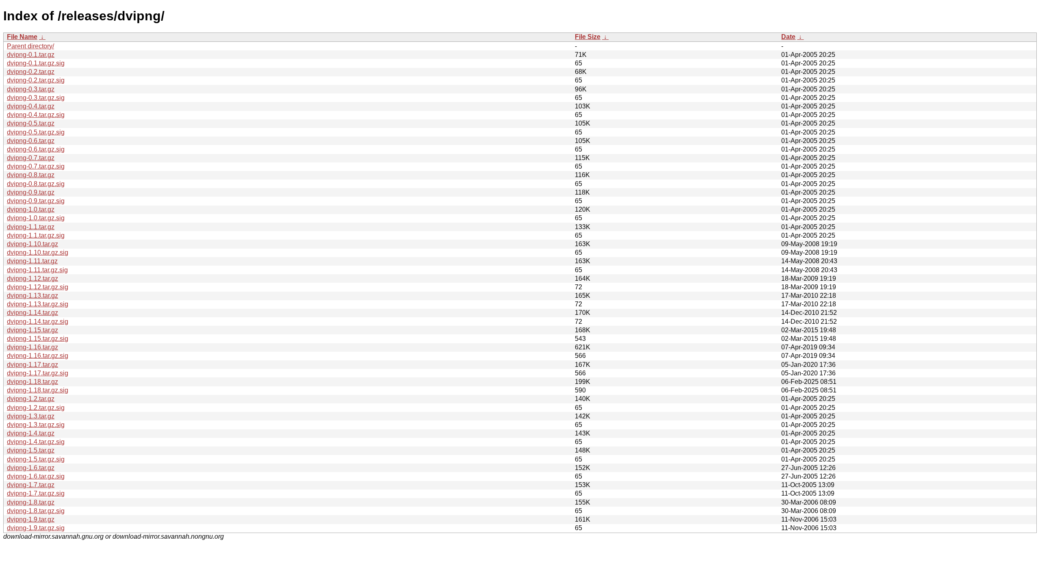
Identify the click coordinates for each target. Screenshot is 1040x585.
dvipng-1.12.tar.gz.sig (37, 287)
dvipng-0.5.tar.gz (30, 123)
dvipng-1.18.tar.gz (32, 381)
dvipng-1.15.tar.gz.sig (37, 338)
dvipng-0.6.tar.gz (30, 140)
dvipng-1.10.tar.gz (32, 243)
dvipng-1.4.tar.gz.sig (36, 441)
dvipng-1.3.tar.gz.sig (36, 424)
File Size (587, 36)
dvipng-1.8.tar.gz (30, 502)
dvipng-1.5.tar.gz (30, 450)
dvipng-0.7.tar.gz (30, 157)
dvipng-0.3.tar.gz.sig (36, 97)
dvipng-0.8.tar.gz (30, 174)
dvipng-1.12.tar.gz (32, 278)
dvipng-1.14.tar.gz (32, 312)
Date (788, 36)
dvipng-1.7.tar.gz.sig (36, 493)
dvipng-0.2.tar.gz (30, 71)
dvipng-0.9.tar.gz (30, 192)
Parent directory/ (30, 46)
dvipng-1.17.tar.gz (32, 364)
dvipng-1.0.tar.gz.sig (36, 217)
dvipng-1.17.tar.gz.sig (37, 373)
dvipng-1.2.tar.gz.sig (36, 407)
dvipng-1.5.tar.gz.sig (36, 459)
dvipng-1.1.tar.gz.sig (36, 235)
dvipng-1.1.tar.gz (30, 226)
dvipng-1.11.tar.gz (32, 261)
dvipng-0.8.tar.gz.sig (36, 183)
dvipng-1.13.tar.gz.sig (37, 304)
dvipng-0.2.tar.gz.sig (36, 80)
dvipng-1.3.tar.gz (30, 416)
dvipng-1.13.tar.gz (32, 295)
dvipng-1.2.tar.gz (30, 398)
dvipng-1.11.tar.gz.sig (37, 269)
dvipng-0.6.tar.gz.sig (36, 149)
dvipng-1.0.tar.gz (30, 209)
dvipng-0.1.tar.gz (30, 54)
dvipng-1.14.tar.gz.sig (37, 321)
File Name (22, 36)
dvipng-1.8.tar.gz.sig (36, 510)
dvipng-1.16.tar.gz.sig (37, 355)
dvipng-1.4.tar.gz (30, 433)
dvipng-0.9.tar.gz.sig (36, 200)
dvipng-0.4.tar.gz (30, 106)
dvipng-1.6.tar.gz (30, 467)
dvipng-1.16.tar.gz (32, 347)
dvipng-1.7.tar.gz (30, 484)
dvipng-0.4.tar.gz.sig (36, 114)
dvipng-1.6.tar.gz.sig (36, 476)
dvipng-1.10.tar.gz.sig (37, 252)
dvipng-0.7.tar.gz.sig (36, 166)
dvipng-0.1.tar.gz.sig (36, 63)
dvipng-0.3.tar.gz (30, 89)
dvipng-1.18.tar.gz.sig (37, 390)
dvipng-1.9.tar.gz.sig (36, 527)
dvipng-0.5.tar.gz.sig (36, 132)
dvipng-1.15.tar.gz (32, 330)
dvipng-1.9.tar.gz (30, 519)
